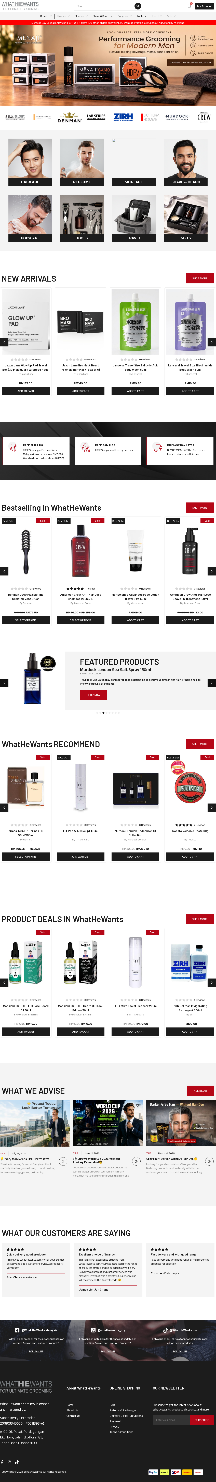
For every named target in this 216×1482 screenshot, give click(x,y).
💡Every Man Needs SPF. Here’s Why (24, 1159)
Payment (115, 1421)
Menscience (82, 603)
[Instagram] (9, 1462)
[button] (4, 342)
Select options (25, 620)
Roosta (137, 839)
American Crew (27, 603)
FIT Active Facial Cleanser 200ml (80, 1006)
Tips (2, 1153)
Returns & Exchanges (123, 1410)
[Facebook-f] (2, 1462)
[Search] (137, 6)
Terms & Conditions (121, 1432)
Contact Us (73, 1415)
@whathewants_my (111, 1330)
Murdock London (192, 603)
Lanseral (82, 374)
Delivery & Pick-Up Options (126, 1415)
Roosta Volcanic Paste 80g (135, 831)
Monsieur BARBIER (27, 1014)
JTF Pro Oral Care (191, 839)
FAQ (112, 1405)
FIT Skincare (27, 839)
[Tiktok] (17, 1462)
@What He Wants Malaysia (39, 1330)
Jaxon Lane (27, 374)
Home (70, 1405)
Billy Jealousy (90, 673)
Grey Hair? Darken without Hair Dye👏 (171, 1158)
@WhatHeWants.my (183, 1330)
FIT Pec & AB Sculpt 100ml (25, 831)
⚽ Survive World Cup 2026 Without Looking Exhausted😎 (96, 1160)
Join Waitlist (26, 856)
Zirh (137, 1014)
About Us (72, 1410)
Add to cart (25, 391)
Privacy (114, 1426)
